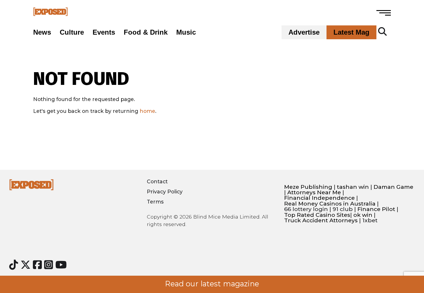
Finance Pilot (376, 209)
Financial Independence (319, 198)
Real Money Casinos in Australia (330, 203)
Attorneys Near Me (314, 192)
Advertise (304, 32)
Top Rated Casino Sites (317, 215)
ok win (362, 215)
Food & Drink (146, 32)
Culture (72, 32)
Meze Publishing (308, 187)
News (42, 32)
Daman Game (393, 187)
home (147, 111)
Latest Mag (351, 32)
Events (104, 32)
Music (186, 32)
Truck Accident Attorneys (321, 220)
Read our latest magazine (212, 283)
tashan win (353, 187)
